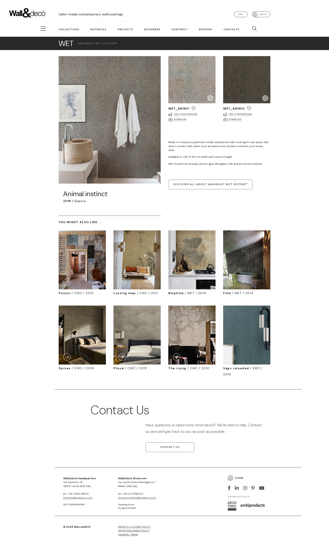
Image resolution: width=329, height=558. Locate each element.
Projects (125, 29)
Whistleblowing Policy (134, 530)
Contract (180, 29)
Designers (152, 29)
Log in (263, 14)
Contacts (232, 29)
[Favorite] (193, 108)
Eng (240, 14)
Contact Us (170, 447)
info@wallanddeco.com (78, 497)
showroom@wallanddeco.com (137, 497)
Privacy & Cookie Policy (134, 527)
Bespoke (205, 29)
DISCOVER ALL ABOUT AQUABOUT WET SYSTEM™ (210, 184)
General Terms (128, 534)
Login (239, 477)
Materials (98, 29)
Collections (69, 29)
